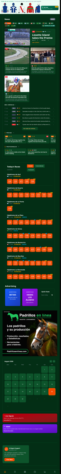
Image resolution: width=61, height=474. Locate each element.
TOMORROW (39, 166)
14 (37, 384)
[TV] (35, 472)
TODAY (30, 166)
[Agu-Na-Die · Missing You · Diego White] (22, 8)
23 (52, 391)
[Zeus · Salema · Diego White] (5, 8)
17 (7, 391)
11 (15, 384)
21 (37, 391)
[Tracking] (25, 472)
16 (52, 384)
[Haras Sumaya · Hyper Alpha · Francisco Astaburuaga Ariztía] (30, 8)
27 (29, 399)
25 (15, 399)
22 (44, 391)
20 (29, 391)
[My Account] (55, 472)
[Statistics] (45, 472)
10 (7, 384)
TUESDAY (31, 170)
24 (7, 399)
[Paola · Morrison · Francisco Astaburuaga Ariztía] (38, 8)
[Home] (5, 472)
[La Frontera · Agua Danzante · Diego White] (13, 8)
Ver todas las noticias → (29, 128)
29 (44, 399)
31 (7, 406)
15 (44, 384)
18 (15, 391)
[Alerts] (15, 472)
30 (52, 399)
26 (22, 399)
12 (22, 384)
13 (29, 384)
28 (37, 399)
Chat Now (9, 459)
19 (22, 391)
